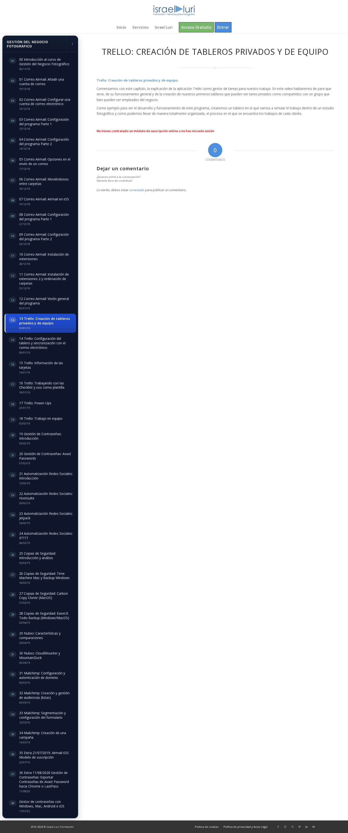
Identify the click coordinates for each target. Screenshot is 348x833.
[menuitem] (121, 27)
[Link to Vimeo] (299, 826)
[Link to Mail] (313, 826)
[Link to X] (292, 826)
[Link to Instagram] (285, 826)
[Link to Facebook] (278, 826)
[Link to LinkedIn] (306, 826)
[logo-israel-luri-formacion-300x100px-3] (174, 10)
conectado (136, 190)
